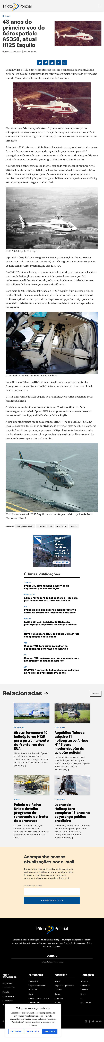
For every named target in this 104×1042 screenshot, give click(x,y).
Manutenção (86, 1002)
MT (25, 642)
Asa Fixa (58, 1002)
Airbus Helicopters (44, 526)
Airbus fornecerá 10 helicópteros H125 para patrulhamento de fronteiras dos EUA (31, 740)
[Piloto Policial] (17, 6)
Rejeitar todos (33, 1031)
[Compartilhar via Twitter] (39, 62)
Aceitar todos (50, 1031)
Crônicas (58, 990)
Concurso (84, 990)
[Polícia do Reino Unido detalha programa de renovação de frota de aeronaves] (31, 785)
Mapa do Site (8, 983)
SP (25, 666)
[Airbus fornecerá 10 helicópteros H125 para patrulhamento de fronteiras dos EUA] (31, 713)
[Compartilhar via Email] (64, 62)
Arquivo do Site (9, 988)
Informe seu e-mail (33, 885)
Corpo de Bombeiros (37, 985)
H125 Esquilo (61, 526)
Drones (27, 582)
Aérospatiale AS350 (25, 526)
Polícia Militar (34, 981)
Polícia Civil (33, 990)
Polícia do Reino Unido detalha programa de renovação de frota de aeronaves (31, 813)
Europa (17, 799)
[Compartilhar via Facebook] (45, 62)
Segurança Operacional (64, 985)
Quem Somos (8, 1000)
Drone (83, 994)
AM (25, 606)
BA (25, 630)
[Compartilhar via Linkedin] (58, 62)
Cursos (57, 994)
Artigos (27, 618)
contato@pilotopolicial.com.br (52, 962)
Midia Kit (6, 992)
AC (25, 654)
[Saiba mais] (52, 551)
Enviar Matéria (8, 996)
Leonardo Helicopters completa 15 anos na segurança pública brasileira (72, 813)
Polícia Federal (34, 1002)
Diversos (7, 16)
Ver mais (96, 693)
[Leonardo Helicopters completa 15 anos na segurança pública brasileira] (72, 785)
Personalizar (16, 1031)
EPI (82, 998)
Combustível (85, 985)
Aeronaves (85, 981)
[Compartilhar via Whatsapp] (52, 62)
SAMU (31, 994)
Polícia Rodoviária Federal (39, 998)
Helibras (74, 526)
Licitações (59, 998)
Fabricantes (29, 594)
